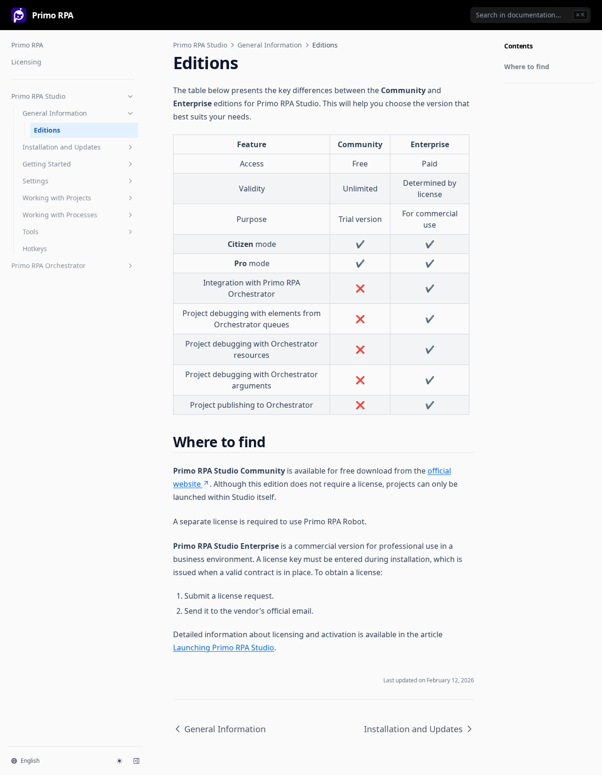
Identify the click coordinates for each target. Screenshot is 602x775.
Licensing (26, 61)
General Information (55, 113)
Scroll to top (519, 94)
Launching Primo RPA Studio (223, 647)
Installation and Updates (62, 146)
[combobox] (530, 15)
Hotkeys (35, 248)
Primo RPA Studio (38, 96)
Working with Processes (60, 214)
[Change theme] (119, 760)
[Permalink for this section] (273, 441)
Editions (47, 130)
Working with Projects (57, 197)
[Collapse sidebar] (136, 760)
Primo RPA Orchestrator (48, 265)
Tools (31, 231)
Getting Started (47, 163)
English (30, 761)
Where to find (526, 66)
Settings (35, 180)
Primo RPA (27, 44)
